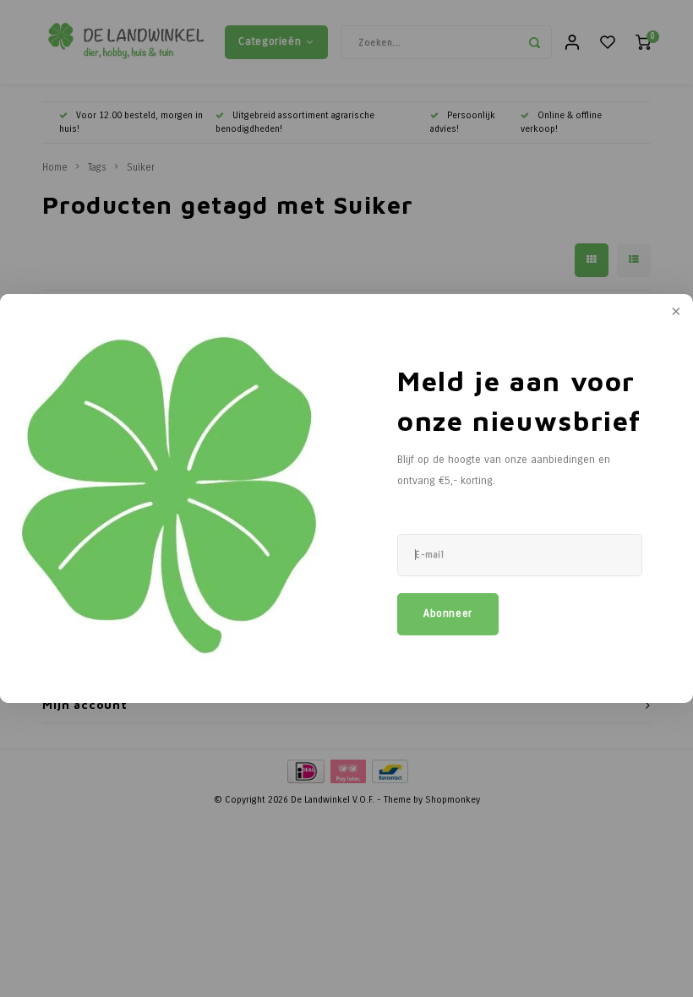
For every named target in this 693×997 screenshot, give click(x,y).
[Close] (674, 312)
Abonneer (447, 613)
